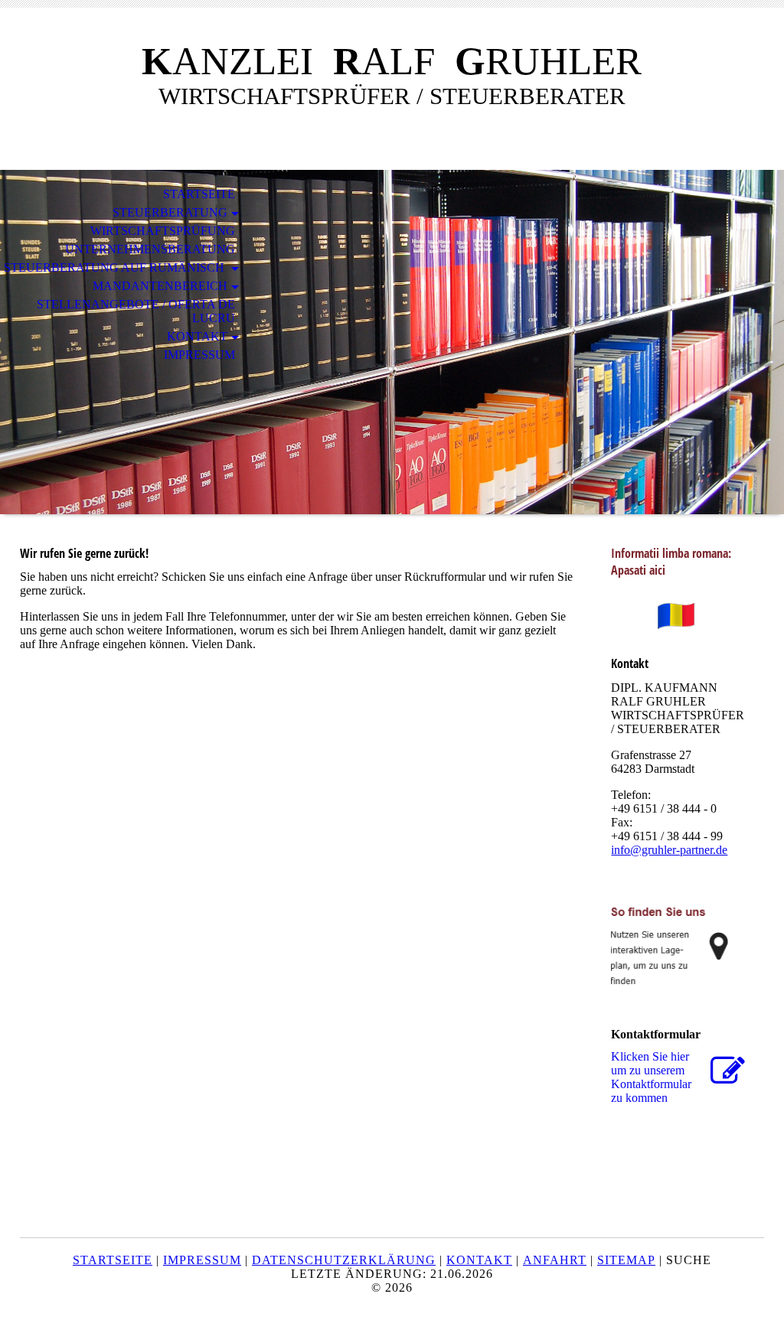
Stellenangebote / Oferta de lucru (136, 311)
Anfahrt (554, 1259)
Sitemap (626, 1259)
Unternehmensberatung (150, 249)
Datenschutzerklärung (344, 1259)
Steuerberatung (170, 212)
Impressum (199, 354)
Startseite (199, 193)
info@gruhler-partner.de (669, 849)
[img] (392, 342)
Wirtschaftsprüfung (162, 230)
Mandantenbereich (160, 285)
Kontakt (197, 336)
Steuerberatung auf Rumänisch (115, 267)
